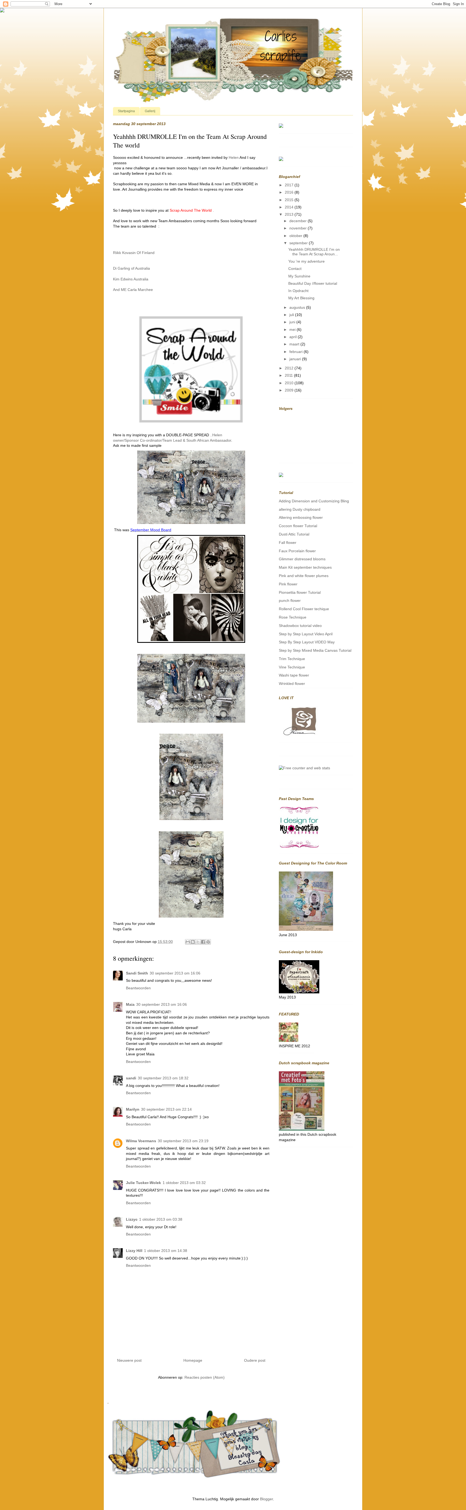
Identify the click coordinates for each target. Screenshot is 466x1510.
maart (294, 344)
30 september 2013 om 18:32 (163, 1078)
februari (296, 351)
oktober (296, 236)
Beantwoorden (138, 988)
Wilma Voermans (141, 1141)
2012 (289, 368)
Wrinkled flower (292, 683)
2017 (289, 185)
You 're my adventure (306, 261)
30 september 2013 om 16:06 (175, 973)
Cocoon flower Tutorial (298, 526)
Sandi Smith (137, 973)
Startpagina (126, 111)
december (298, 221)
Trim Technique (292, 659)
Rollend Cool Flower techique (304, 609)
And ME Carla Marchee (133, 289)
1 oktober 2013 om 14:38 (165, 1250)
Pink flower (288, 584)
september (299, 243)
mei (293, 329)
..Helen (216, 435)
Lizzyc (132, 1219)
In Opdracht (298, 291)
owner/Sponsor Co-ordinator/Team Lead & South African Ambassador (172, 440)
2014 (289, 207)
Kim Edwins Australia (130, 279)
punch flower (290, 600)
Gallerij (150, 111)
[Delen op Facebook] (203, 942)
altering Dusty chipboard (299, 509)
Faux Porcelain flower (297, 551)
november (298, 228)
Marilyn (132, 1109)
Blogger (266, 1499)
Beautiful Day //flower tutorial (312, 283)
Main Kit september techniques (305, 567)
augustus (297, 307)
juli (292, 315)
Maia (130, 1004)
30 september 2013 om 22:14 (166, 1109)
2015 (289, 200)
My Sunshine (299, 276)
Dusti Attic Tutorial (294, 534)
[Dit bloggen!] (193, 942)
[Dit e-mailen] (187, 942)
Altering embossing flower (301, 517)
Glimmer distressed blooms (302, 559)
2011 (289, 375)
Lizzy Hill (134, 1250)
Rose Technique (292, 617)
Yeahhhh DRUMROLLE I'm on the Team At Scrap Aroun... (314, 251)
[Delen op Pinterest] (208, 942)
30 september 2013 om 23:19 (183, 1141)
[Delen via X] (198, 942)
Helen (234, 157)
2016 (289, 192)
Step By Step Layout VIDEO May (307, 642)
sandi (131, 1078)
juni (292, 322)
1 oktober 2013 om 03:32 (184, 1182)
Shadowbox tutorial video (300, 625)
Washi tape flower (294, 675)
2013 (289, 214)
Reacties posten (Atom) (204, 1377)
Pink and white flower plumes (303, 576)
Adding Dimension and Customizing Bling (314, 501)
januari (295, 359)
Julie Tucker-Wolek (143, 1182)
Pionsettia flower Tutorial (300, 592)
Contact (294, 268)
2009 (289, 390)
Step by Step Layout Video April (306, 634)
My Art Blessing (301, 298)
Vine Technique (292, 667)
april (293, 337)
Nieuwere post (129, 1360)
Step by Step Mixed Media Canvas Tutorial (315, 650)
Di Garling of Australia (131, 268)
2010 (289, 383)
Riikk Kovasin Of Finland (134, 252)
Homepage (192, 1360)
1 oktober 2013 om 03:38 (160, 1219)
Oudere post (254, 1360)
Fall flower (287, 542)
